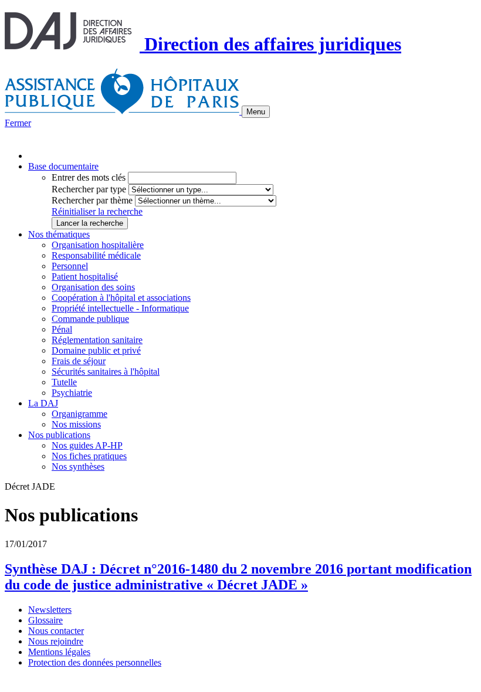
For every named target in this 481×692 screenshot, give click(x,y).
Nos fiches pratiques (89, 456)
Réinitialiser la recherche (97, 211)
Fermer (18, 123)
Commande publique (90, 319)
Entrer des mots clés (89, 177)
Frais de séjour (79, 361)
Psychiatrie (72, 393)
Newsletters (50, 610)
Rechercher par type (89, 189)
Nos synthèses (78, 466)
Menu (255, 111)
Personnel (70, 266)
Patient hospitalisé (85, 276)
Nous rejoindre (55, 641)
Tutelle (64, 382)
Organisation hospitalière (98, 245)
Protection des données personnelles (94, 662)
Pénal (62, 329)
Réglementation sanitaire (97, 340)
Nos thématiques (59, 234)
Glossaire (45, 620)
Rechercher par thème (92, 200)
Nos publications (59, 435)
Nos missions (76, 424)
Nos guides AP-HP (87, 445)
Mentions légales (59, 652)
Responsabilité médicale (96, 255)
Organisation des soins (93, 287)
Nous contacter (56, 631)
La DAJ (43, 403)
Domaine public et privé (96, 350)
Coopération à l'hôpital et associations (121, 298)
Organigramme (79, 414)
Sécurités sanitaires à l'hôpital (106, 371)
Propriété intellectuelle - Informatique (120, 308)
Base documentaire (63, 166)
